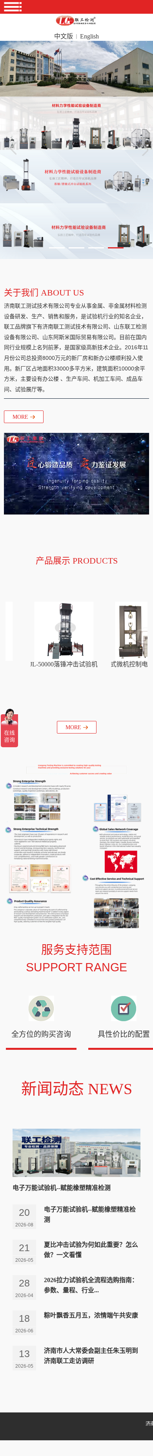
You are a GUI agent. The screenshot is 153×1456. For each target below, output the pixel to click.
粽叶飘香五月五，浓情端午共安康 (91, 1315)
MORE (20, 417)
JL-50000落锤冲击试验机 (64, 664)
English (89, 36)
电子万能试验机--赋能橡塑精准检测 (62, 1187)
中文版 (63, 36)
